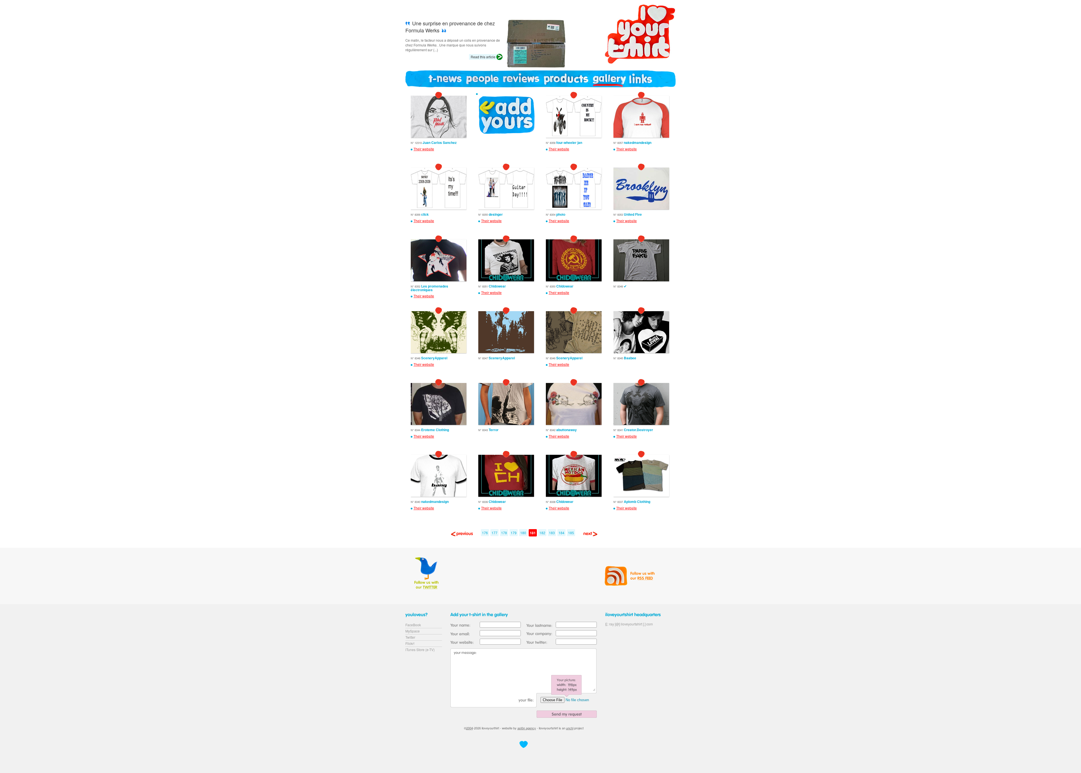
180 (523, 532)
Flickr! (409, 643)
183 (552, 532)
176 (485, 532)
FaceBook (413, 624)
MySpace (412, 631)
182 (542, 532)
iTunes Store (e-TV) (420, 649)
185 (571, 532)
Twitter (410, 637)
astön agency (526, 728)
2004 (469, 728)
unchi (569, 728)
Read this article (483, 56)
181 (533, 532)
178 (504, 532)
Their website (424, 149)
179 (514, 532)
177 (494, 532)
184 (561, 532)
